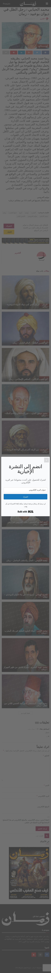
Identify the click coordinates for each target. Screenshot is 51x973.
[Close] (46, 460)
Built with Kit (25, 511)
